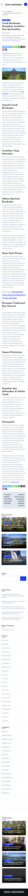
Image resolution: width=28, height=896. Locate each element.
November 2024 (6, 705)
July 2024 (4, 717)
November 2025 (6, 659)
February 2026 (6, 648)
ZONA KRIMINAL (6, 762)
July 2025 (4, 675)
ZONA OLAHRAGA (6, 773)
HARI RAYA (5, 731)
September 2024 (6, 709)
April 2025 (4, 686)
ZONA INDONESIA (13, 5)
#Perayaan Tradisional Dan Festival (11, 39)
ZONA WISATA (6, 20)
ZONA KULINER (6, 766)
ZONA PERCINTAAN (7, 777)
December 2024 (6, 701)
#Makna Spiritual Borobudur (13, 37)
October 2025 (5, 663)
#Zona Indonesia (15, 40)
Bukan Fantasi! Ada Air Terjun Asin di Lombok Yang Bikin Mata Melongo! (13, 560)
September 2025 (6, 667)
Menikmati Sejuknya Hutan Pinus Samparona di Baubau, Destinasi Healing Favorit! (13, 527)
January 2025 (6, 697)
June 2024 (5, 720)
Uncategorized (6, 747)
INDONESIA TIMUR (7, 743)
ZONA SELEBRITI (6, 785)
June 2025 (5, 678)
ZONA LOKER (5, 770)
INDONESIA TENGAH (7, 739)
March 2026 (5, 644)
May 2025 (4, 682)
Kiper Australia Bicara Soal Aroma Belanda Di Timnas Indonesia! (14, 295)
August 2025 (5, 671)
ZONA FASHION (6, 751)
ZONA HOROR (5, 758)
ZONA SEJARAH (6, 781)
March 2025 (5, 690)
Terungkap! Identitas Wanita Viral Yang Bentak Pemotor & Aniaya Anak (13, 880)
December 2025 (6, 655)
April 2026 (5, 640)
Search (4, 573)
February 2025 (6, 694)
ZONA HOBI (5, 754)
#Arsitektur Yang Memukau (10, 35)
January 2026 (6, 652)
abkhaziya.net (15, 482)
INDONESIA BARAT (7, 735)
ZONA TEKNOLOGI (6, 789)
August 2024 (5, 713)
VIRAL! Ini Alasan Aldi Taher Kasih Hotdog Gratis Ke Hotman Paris (12, 848)
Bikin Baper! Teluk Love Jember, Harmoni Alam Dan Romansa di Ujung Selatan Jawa (13, 544)
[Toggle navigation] (2, 4)
